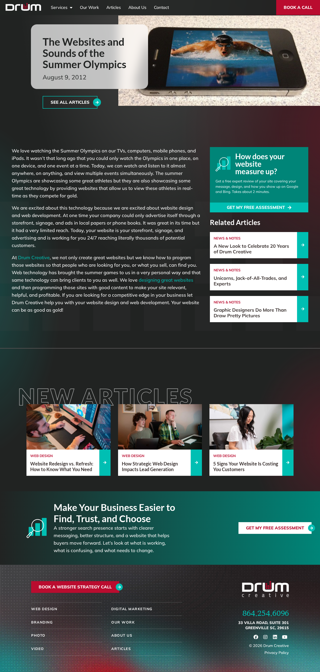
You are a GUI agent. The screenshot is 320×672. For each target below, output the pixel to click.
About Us (137, 7)
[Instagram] (265, 637)
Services (59, 7)
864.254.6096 (265, 613)
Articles (113, 7)
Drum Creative (34, 257)
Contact (161, 7)
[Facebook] (256, 637)
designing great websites (166, 280)
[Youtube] (284, 637)
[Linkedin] (275, 637)
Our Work (89, 7)
